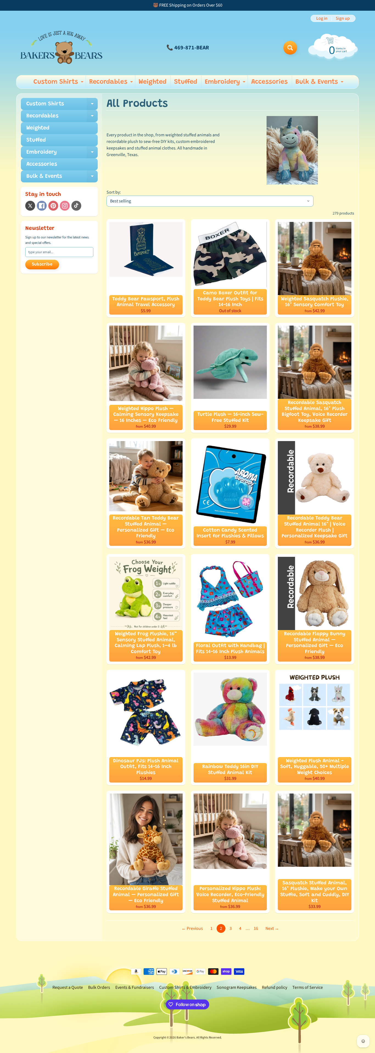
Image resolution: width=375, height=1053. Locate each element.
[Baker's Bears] (61, 47)
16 (256, 928)
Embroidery (226, 84)
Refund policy (274, 987)
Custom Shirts (59, 84)
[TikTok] (76, 206)
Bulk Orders (99, 987)
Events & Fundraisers (134, 987)
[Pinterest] (53, 206)
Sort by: (114, 192)
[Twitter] (30, 206)
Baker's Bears (186, 1037)
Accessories (269, 82)
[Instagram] (65, 206)
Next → (272, 928)
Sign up (343, 18)
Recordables (111, 84)
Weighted (152, 82)
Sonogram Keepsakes (237, 987)
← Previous (192, 928)
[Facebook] (42, 206)
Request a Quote (67, 987)
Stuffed (185, 82)
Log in (322, 18)
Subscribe (42, 264)
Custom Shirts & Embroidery (185, 987)
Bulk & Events (320, 84)
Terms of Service (307, 987)
